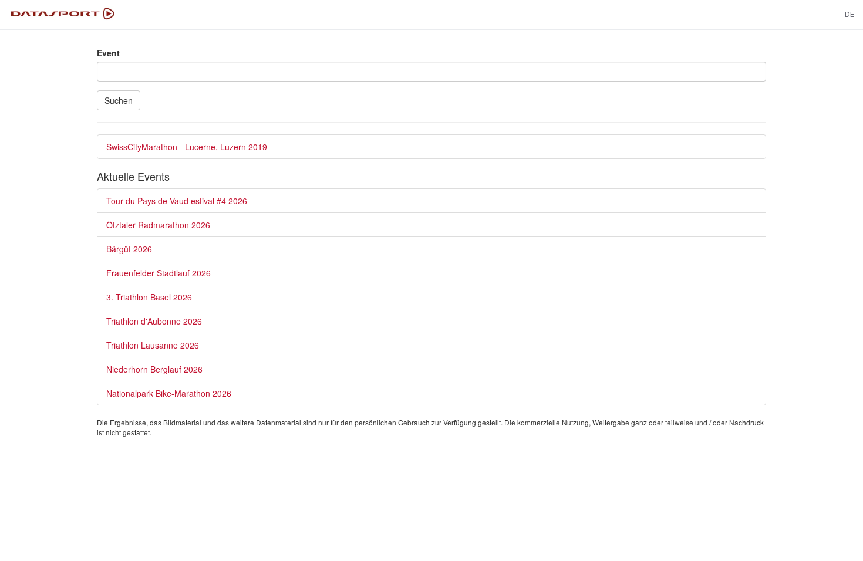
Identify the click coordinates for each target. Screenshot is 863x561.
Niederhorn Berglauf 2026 (154, 369)
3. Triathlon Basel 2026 (149, 297)
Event (108, 53)
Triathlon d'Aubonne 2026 (154, 321)
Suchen (118, 100)
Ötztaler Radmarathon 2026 (158, 225)
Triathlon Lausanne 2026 (152, 345)
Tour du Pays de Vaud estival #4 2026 (176, 201)
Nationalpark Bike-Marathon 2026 (168, 393)
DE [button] (849, 14)
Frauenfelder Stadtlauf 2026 (158, 273)
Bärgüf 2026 (129, 249)
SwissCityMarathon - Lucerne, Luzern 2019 (186, 147)
